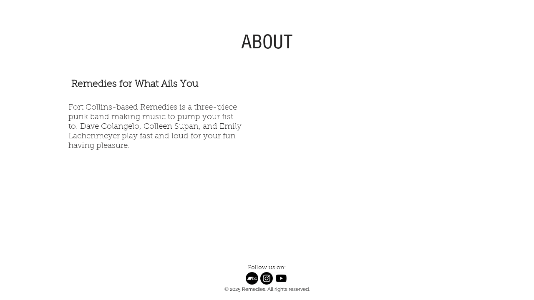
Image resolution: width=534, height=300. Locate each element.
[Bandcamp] (252, 278)
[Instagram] (266, 278)
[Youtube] (281, 278)
